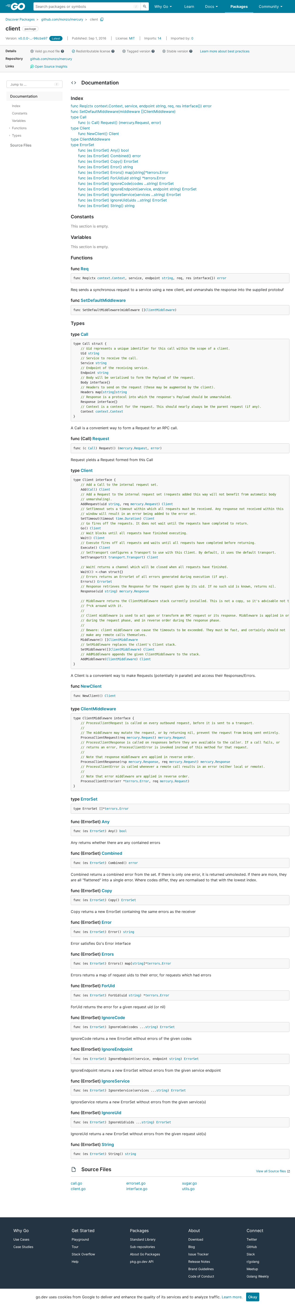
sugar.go (189, 1183)
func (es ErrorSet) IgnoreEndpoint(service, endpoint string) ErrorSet (137, 189)
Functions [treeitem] (19, 128)
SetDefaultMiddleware (103, 300)
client (94, 19)
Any (105, 821)
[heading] (19, 6)
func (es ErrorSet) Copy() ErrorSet (108, 161)
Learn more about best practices (224, 51)
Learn (189, 6)
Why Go (161, 6)
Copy (107, 890)
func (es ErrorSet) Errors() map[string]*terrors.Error (123, 172)
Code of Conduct (201, 1276)
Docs (209, 6)
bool (123, 831)
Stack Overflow (83, 1254)
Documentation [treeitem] (24, 96)
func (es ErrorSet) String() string (106, 205)
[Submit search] (145, 6)
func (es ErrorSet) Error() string (105, 167)
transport (116, 557)
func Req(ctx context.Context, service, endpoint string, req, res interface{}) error (141, 106)
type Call (78, 117)
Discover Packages (20, 19)
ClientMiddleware (160, 310)
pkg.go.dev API (141, 1261)
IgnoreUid (111, 1112)
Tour (75, 1247)
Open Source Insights (50, 66)
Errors (108, 954)
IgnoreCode (113, 1017)
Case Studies (23, 1247)
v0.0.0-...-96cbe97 (27, 38)
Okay (252, 1297)
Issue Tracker (198, 1254)
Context (118, 278)
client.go (78, 1188)
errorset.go (136, 1183)
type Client (80, 128)
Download (195, 1239)
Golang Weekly (258, 1276)
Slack (251, 1254)
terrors (131, 781)
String (108, 1144)
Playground (80, 1239)
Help (75, 1261)
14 (153, 38)
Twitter (252, 1239)
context (103, 278)
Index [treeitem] (16, 106)
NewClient (91, 686)
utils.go (188, 1188)
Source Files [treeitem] (21, 145)
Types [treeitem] (16, 135)
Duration (132, 518)
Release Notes (199, 1261)
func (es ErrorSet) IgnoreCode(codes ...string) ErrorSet (126, 183)
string (167, 278)
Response (141, 591)
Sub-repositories (142, 1247)
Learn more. (232, 1297)
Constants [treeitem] (19, 113)
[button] (32, 51)
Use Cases (21, 1239)
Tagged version (138, 51)
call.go (76, 1183)
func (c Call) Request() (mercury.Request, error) (119, 122)
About (194, 1230)
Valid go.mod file (47, 51)
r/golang (253, 1261)
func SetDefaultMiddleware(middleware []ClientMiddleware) (123, 111)
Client (87, 470)
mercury (125, 448)
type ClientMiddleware (90, 139)
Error (144, 781)
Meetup (252, 1269)
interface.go (137, 1188)
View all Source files (271, 1171)
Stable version (177, 51)
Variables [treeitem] (19, 121)
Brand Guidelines (201, 1269)
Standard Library (143, 1239)
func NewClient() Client (98, 133)
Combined (112, 853)
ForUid (108, 985)
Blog (191, 1247)
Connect (255, 1230)
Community (269, 6)
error (221, 278)
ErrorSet (104, 581)
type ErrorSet (82, 144)
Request (100, 438)
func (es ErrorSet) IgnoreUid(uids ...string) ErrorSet (122, 200)
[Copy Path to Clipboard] (102, 19)
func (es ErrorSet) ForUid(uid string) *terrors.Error (121, 178)
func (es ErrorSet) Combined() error (109, 155)
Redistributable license (93, 51)
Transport (135, 557)
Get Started (83, 1230)
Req (84, 268)
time (119, 518)
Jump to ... (18, 84)
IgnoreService (116, 1081)
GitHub (252, 1247)
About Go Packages (145, 1254)
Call (84, 334)
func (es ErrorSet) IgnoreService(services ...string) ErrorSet (129, 194)
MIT (132, 38)
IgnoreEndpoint (117, 1049)
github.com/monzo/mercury (62, 19)
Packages (239, 6)
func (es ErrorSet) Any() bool (103, 150)
